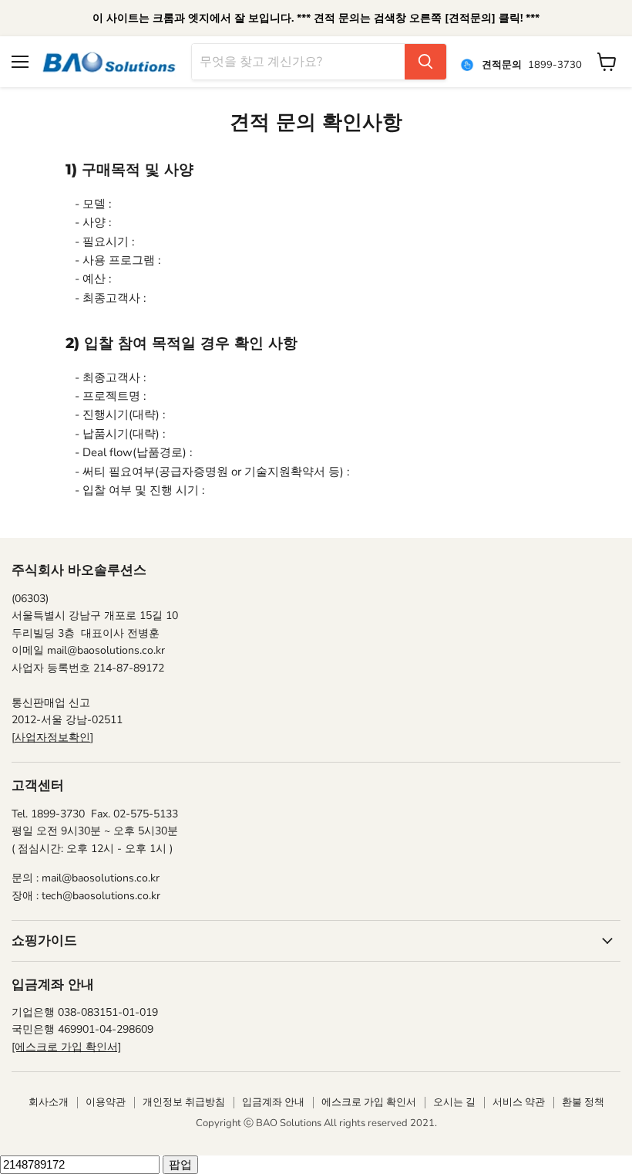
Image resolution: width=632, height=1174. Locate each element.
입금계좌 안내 (273, 1102)
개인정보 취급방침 (184, 1102)
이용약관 (106, 1102)
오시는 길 (454, 1102)
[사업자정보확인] (52, 737)
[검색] (425, 62)
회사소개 (49, 1102)
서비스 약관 (518, 1102)
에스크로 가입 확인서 (368, 1102)
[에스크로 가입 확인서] (66, 1047)
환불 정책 (583, 1102)
